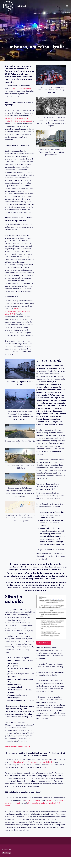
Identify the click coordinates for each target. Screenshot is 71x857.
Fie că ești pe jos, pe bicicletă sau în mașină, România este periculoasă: (19, 118)
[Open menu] (67, 5)
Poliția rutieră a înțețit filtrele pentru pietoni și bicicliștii (32, 762)
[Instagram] (9, 853)
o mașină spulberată (33, 800)
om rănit (48, 800)
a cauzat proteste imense (21, 88)
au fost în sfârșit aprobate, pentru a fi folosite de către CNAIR (17, 311)
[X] (6, 853)
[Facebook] (3, 853)
